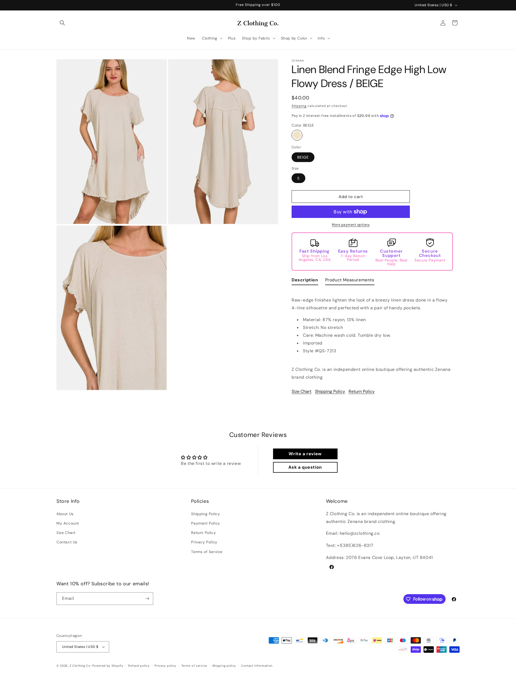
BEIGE (303, 157)
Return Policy (362, 391)
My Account (67, 523)
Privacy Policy (204, 542)
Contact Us (66, 542)
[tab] (305, 281)
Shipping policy (224, 666)
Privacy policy (165, 666)
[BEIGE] (297, 135)
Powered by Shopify (107, 666)
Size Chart (301, 391)
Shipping (299, 106)
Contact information (257, 666)
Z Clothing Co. (80, 666)
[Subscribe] (147, 598)
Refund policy (138, 666)
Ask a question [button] (305, 467)
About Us (65, 513)
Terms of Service (207, 551)
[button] (62, 23)
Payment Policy (205, 523)
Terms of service (194, 666)
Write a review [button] (305, 454)
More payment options (351, 225)
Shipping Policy (330, 391)
